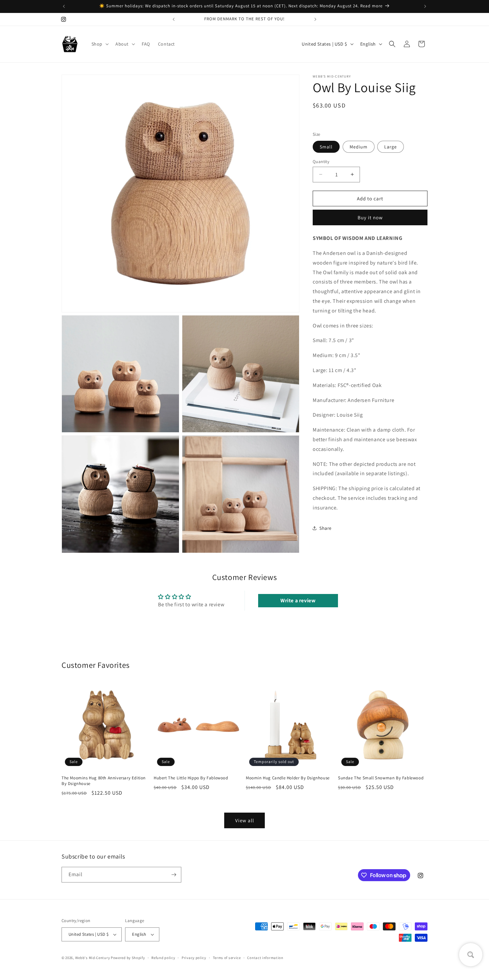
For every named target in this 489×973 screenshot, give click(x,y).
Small (326, 146)
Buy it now (370, 217)
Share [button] (325, 528)
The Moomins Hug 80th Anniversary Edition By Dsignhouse (104, 780)
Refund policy (163, 957)
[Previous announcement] (64, 6)
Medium (359, 146)
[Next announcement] (425, 6)
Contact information (265, 957)
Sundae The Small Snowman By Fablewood (380, 778)
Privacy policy (194, 957)
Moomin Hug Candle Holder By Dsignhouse (288, 778)
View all (244, 820)
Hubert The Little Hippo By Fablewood (191, 778)
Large (390, 146)
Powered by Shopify (128, 957)
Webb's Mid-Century (92, 957)
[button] (99, 44)
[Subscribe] (173, 874)
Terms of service (227, 957)
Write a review (297, 600)
